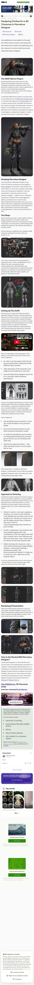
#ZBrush (20, 34)
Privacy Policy (27, 969)
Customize (18, 979)
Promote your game (23, 2)
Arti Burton (23, 689)
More (16, 813)
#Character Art (7, 31)
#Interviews (18, 31)
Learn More (17, 875)
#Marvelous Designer (8, 34)
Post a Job (17, 841)
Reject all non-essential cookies (18, 976)
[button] (17, 67)
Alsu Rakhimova (7, 16)
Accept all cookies (18, 972)
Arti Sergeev (4, 18)
